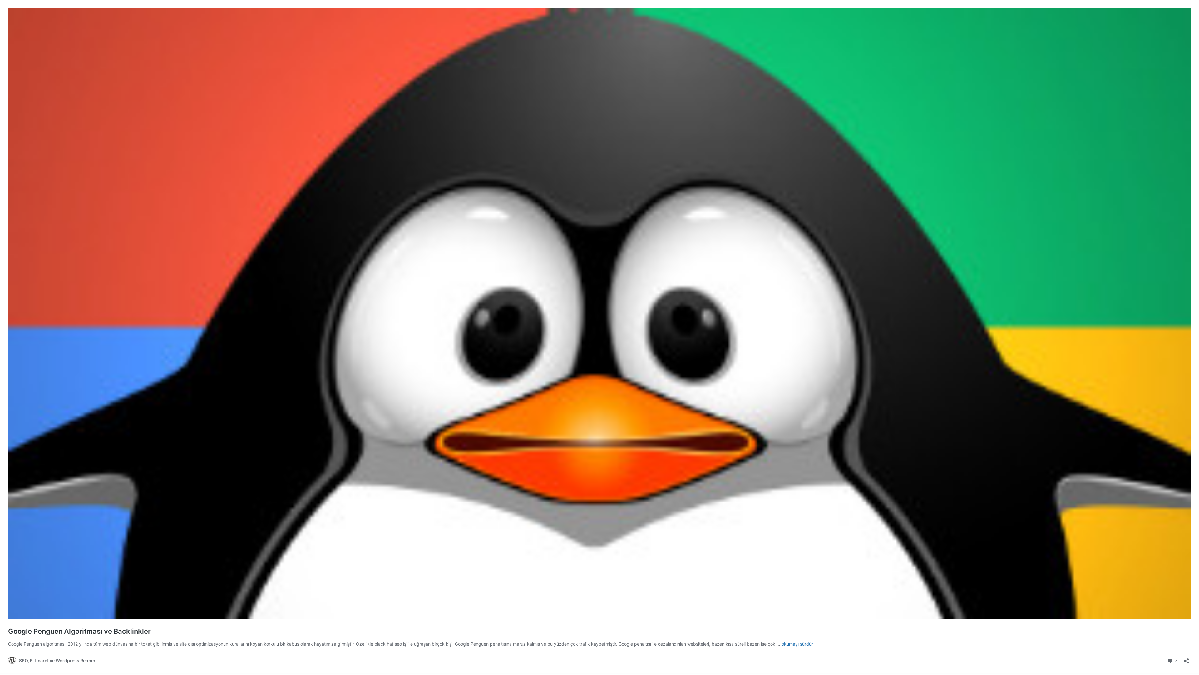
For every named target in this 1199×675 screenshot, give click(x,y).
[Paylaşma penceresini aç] (1186, 659)
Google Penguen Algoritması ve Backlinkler (79, 631)
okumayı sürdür (797, 644)
